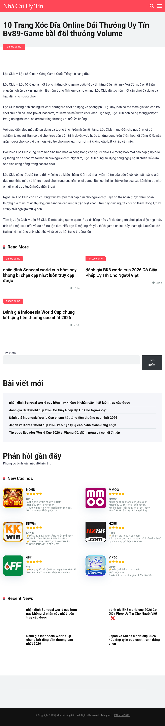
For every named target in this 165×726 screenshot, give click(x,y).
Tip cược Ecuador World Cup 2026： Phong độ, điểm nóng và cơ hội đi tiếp (64, 432)
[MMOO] (96, 507)
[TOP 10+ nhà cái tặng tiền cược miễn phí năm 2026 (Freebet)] (23, 5)
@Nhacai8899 (122, 715)
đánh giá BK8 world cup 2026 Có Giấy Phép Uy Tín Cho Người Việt (121, 272)
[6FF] (13, 574)
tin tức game (14, 46)
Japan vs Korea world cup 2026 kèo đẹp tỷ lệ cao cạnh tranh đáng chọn (62, 425)
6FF (29, 557)
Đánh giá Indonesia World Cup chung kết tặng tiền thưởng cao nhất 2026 (39, 315)
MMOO (114, 490)
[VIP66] (96, 574)
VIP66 (113, 557)
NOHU (30, 490)
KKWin (31, 523)
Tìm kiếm (9, 353)
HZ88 (113, 523)
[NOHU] (13, 507)
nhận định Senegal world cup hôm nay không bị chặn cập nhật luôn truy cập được (40, 275)
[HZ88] (96, 541)
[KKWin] (13, 541)
